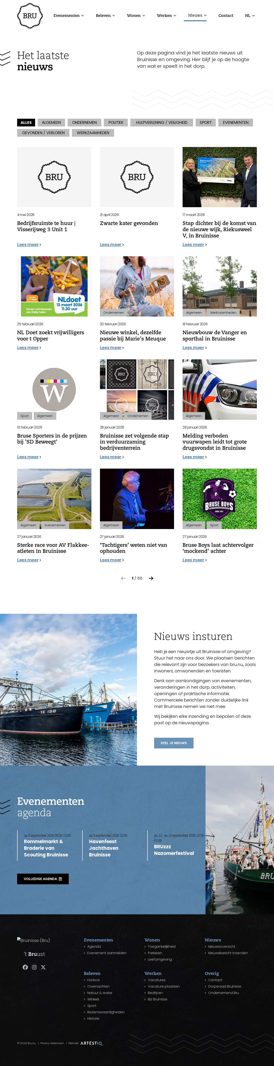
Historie (93, 1018)
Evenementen (67, 15)
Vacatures (156, 980)
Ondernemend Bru (223, 992)
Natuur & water (99, 992)
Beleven (103, 15)
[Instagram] (34, 967)
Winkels (93, 999)
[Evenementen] (83, 15)
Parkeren (155, 953)
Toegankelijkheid (162, 946)
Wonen (134, 15)
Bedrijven (155, 992)
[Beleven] (114, 15)
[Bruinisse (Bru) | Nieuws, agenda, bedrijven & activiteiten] (30, 16)
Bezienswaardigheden (106, 1012)
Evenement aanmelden (107, 953)
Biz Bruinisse (157, 999)
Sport (91, 1005)
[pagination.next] (151, 578)
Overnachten (98, 986)
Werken (164, 15)
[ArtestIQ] (92, 1043)
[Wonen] (144, 15)
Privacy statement (52, 1043)
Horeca (93, 980)
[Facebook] (25, 967)
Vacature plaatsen (164, 986)
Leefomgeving (160, 959)
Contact (226, 15)
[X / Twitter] (43, 967)
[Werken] (175, 15)
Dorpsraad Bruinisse (224, 986)
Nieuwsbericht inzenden (228, 953)
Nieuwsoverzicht (221, 946)
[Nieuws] (205, 15)
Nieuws (195, 15)
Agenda (94, 946)
